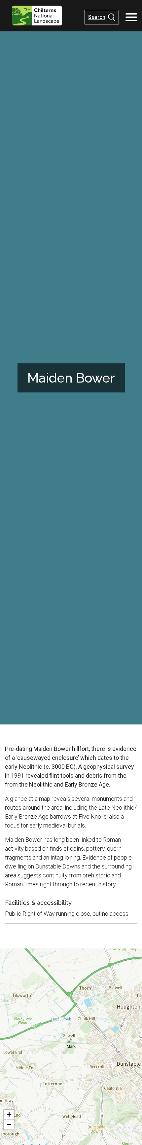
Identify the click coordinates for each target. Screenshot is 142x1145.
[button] (71, 1044)
